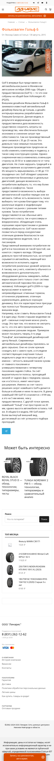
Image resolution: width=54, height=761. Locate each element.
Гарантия (6, 680)
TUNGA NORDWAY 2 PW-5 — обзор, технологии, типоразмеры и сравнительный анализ (36, 489)
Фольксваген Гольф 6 (36, 103)
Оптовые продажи (11, 708)
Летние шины (8, 692)
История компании (11, 659)
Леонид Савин (12, 34)
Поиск (8, 514)
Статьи (21, 22)
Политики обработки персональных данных (23, 688)
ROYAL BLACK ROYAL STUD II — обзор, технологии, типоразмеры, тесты (12, 485)
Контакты (6, 668)
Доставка (6, 684)
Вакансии (6, 663)
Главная (11, 22)
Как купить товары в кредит (15, 696)
